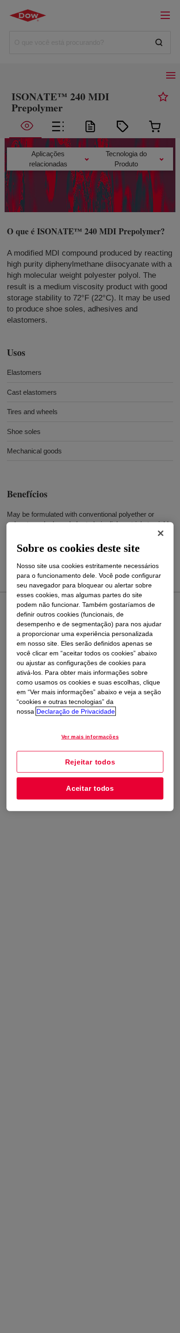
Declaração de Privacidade (75, 711)
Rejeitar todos (90, 761)
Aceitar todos (90, 788)
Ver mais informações (90, 736)
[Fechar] (160, 533)
